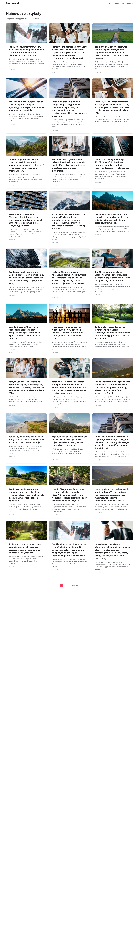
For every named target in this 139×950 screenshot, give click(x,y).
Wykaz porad (114, 3)
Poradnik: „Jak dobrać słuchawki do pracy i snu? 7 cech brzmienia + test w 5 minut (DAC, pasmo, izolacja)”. (26, 439)
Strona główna (127, 3)
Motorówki (12, 3)
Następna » (74, 585)
